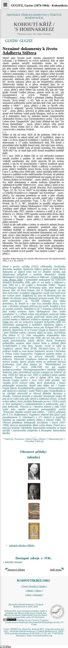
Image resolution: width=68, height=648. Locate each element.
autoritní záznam (13, 562)
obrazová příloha (16, 569)
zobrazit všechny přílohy (22, 545)
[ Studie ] (42, 586)
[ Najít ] (29, 595)
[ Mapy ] (38, 590)
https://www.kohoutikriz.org (39, 635)
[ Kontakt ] (38, 595)
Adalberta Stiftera (19, 52)
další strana (56, 569)
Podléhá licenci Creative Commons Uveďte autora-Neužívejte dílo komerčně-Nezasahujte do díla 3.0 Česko (34, 622)
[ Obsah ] (30, 590)
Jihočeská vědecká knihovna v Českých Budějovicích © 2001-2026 (25, 605)
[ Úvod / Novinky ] (29, 586)
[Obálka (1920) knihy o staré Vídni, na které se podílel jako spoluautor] (34, 531)
